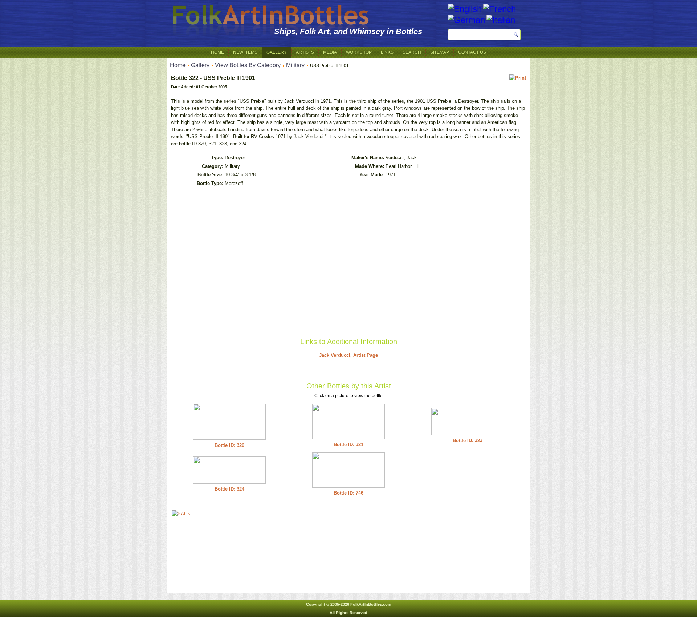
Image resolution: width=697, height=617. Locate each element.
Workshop (359, 52)
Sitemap (439, 52)
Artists (305, 52)
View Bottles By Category (248, 65)
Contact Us (472, 52)
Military (295, 65)
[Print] (517, 78)
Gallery (276, 52)
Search (412, 52)
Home (217, 52)
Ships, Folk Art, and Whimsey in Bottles (348, 31)
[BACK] (181, 513)
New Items (245, 52)
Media (330, 52)
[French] (499, 9)
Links (387, 52)
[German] (466, 20)
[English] (465, 9)
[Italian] (500, 20)
